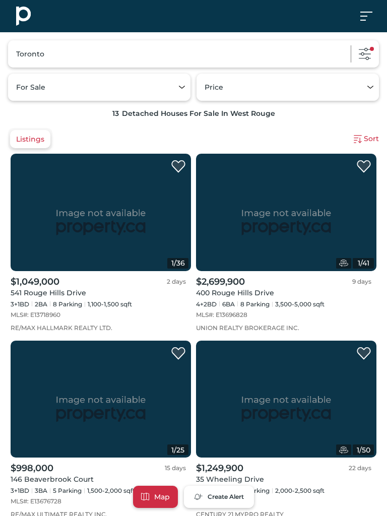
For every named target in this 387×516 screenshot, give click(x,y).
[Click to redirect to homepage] (23, 16)
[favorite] (178, 167)
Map (162, 496)
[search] (193, 54)
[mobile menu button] (372, 16)
